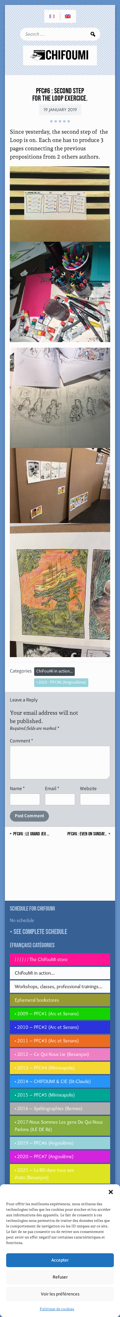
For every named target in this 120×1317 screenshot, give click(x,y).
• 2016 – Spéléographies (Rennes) (48, 1108)
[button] (111, 1192)
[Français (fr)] (52, 16)
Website (88, 788)
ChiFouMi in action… (34, 973)
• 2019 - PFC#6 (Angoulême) (61, 682)
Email (52, 788)
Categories (21, 671)
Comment (21, 740)
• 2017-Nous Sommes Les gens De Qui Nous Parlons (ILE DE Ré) (59, 1125)
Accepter (60, 1260)
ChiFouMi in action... (54, 671)
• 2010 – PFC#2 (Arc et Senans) (47, 1027)
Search (93, 34)
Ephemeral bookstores (37, 1000)
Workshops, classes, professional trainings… (58, 986)
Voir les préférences (60, 1294)
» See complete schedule (38, 931)
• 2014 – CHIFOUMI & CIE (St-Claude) (53, 1081)
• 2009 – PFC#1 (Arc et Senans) (47, 1013)
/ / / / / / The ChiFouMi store (41, 959)
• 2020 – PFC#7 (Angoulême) (44, 1156)
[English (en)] (68, 16)
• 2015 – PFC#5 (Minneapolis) (45, 1095)
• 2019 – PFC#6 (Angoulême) (44, 1143)
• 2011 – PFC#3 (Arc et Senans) (47, 1041)
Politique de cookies (57, 1309)
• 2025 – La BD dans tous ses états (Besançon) (44, 1173)
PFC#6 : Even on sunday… (87, 834)
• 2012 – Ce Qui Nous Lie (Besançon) (52, 1054)
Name (17, 788)
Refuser (60, 1277)
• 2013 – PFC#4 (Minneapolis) (45, 1068)
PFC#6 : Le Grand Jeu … (31, 834)
